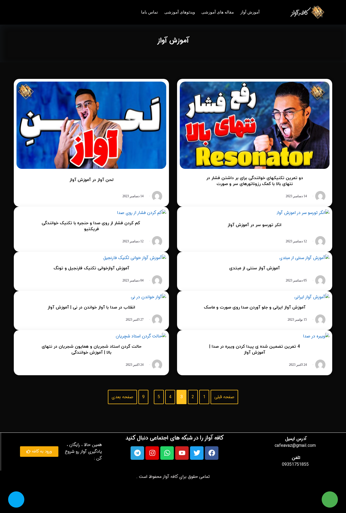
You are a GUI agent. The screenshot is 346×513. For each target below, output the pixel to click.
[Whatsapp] (167, 453)
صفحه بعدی (122, 397)
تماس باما (149, 12)
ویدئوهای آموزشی (179, 12)
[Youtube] (182, 453)
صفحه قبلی (224, 397)
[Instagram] (152, 453)
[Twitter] (197, 453)
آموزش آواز (250, 12)
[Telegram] (137, 453)
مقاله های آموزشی (217, 12)
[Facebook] (211, 453)
